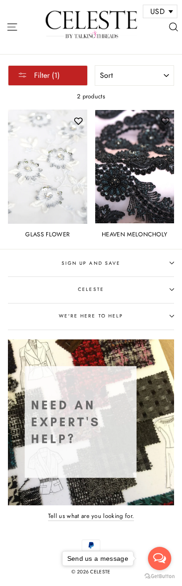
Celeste (91, 289)
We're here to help (91, 315)
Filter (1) (46, 75)
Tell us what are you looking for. (91, 515)
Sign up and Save (91, 263)
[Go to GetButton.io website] (160, 576)
